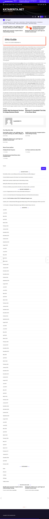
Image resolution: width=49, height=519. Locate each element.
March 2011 (5, 447)
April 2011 (5, 444)
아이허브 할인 (5, 205)
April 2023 (5, 335)
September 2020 (6, 415)
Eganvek (4, 198)
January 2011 (5, 454)
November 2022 (6, 351)
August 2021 (5, 380)
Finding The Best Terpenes (9, 149)
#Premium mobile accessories (31, 22)
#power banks (22, 22)
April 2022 (5, 357)
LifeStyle (4, 475)
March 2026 (5, 222)
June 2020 (5, 425)
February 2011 (5, 451)
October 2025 (5, 238)
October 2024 (5, 277)
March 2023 (5, 338)
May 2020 (5, 428)
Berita (4, 468)
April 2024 (5, 296)
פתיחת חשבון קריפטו (30, 73)
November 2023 (6, 312)
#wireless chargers (11, 23)
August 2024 (5, 283)
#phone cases (16, 22)
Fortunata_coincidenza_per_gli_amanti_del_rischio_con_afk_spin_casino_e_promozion (38, 1)
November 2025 (6, 235)
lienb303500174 (18, 42)
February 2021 (5, 399)
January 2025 (5, 267)
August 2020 (5, 418)
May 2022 (5, 354)
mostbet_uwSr (5, 201)
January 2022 (5, 367)
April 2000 (5, 460)
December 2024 (6, 270)
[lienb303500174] (8, 121)
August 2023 (5, 322)
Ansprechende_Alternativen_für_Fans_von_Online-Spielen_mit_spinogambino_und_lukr (35, 487)
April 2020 (5, 431)
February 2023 (5, 341)
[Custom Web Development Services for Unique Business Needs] (1, 260)
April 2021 (5, 393)
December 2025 (6, 232)
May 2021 (5, 390)
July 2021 (5, 383)
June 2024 (5, 290)
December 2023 (6, 309)
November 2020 (6, 409)
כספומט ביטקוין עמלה (31, 83)
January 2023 (5, 344)
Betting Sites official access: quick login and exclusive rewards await (17, 1)
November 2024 (6, 274)
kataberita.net (13, 9)
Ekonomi (4, 471)
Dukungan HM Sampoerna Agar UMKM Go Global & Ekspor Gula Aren (22, 205)
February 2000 (5, 464)
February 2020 (5, 438)
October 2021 (5, 377)
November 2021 (6, 373)
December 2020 (6, 406)
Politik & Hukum (6, 481)
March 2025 (5, 261)
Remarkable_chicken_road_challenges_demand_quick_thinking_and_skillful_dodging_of (13, 27)
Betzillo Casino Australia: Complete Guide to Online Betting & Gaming (13, 31)
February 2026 (5, 225)
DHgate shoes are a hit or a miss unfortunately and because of (18, 191)
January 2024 (5, 306)
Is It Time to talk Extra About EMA (33, 149)
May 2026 (5, 216)
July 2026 (5, 209)
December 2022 (6, 348)
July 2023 (5, 325)
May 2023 (5, 332)
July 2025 (5, 248)
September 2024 (6, 280)
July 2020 (5, 422)
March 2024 (5, 299)
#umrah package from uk (8, 22)
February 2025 (5, 264)
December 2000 (6, 457)
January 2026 (5, 229)
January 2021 (5, 402)
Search (4, 165)
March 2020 (5, 435)
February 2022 (5, 364)
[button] (1, 498)
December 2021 (6, 370)
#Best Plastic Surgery (32, 23)
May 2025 (5, 254)
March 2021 (5, 396)
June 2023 (5, 328)
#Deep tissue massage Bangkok (22, 23)
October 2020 (5, 412)
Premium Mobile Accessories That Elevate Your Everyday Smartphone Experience (39, 27)
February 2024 (5, 303)
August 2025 (5, 245)
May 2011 (5, 441)
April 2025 (5, 258)
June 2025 (5, 251)
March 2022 (5, 361)
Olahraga (4, 478)
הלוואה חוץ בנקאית (18, 99)
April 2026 (5, 219)
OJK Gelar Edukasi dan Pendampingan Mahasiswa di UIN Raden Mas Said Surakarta (23, 194)
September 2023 (6, 319)
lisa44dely (14, 490)
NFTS (22, 63)
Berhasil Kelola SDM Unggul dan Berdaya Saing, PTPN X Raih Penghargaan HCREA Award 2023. (27, 201)
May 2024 (5, 293)
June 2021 (5, 386)
